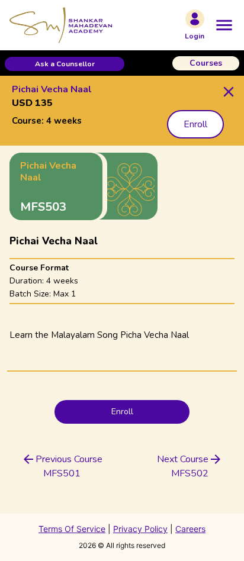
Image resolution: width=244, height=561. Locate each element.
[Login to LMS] (194, 18)
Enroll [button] (195, 124)
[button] (64, 64)
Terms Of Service (71, 529)
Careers (190, 529)
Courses (206, 63)
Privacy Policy (140, 529)
